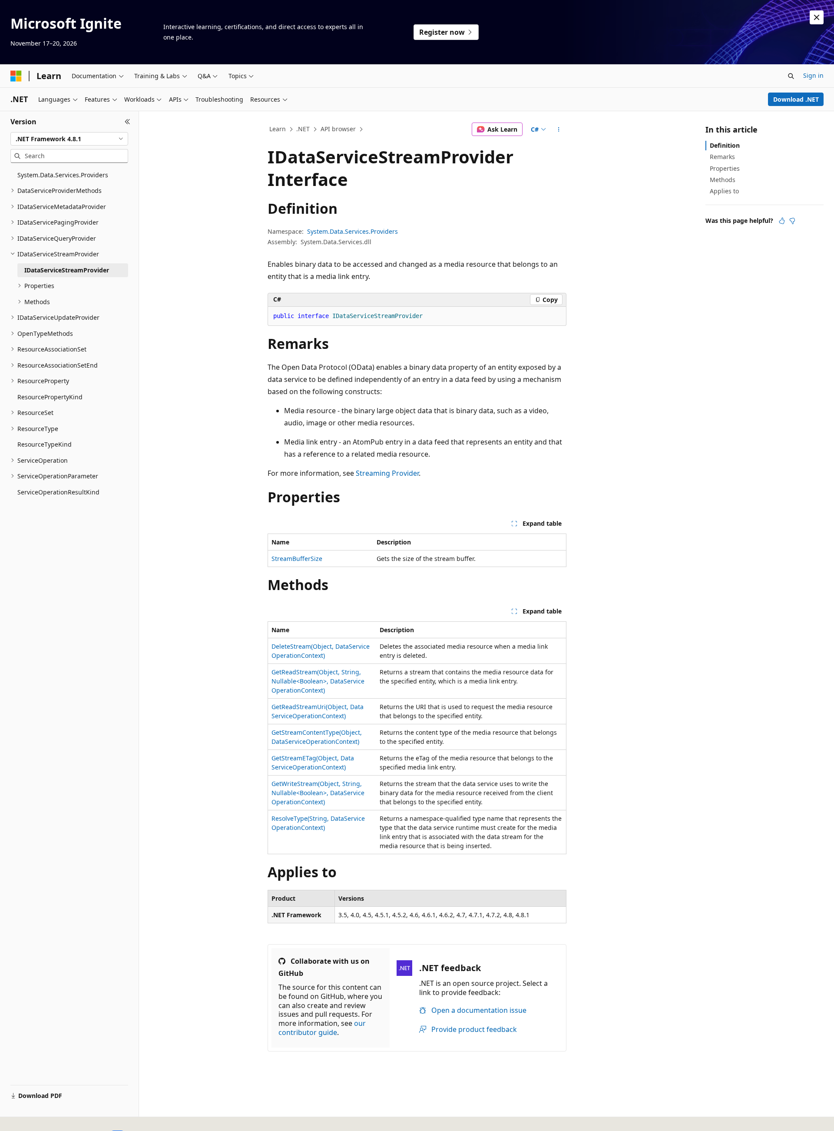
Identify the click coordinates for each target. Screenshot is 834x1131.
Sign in (813, 75)
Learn (277, 129)
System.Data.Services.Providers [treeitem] (62, 175)
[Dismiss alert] (817, 17)
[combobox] (69, 139)
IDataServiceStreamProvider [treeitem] (66, 270)
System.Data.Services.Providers (352, 231)
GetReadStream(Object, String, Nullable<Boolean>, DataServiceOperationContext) (317, 681)
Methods (722, 180)
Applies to (724, 191)
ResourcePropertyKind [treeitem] (50, 397)
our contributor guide (322, 1027)
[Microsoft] (16, 76)
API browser (338, 129)
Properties (725, 168)
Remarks (722, 157)
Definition (725, 145)
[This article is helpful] (782, 221)
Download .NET (796, 99)
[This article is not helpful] (792, 221)
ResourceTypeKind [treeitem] (44, 444)
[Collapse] (127, 122)
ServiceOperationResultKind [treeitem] (58, 492)
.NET (303, 129)
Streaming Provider (387, 473)
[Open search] (791, 76)
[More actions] (558, 129)
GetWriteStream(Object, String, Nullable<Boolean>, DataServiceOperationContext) (317, 792)
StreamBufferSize (296, 558)
